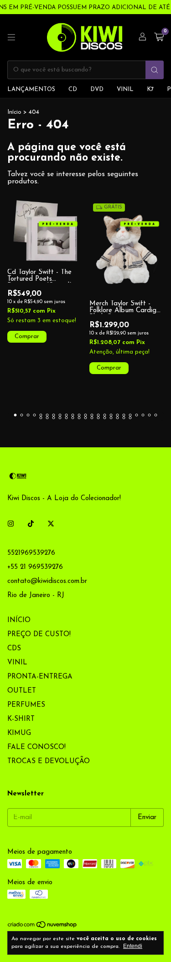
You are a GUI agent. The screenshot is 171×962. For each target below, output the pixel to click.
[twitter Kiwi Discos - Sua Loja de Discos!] (50, 524)
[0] (159, 37)
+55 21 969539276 (35, 567)
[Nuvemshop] (42, 927)
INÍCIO (19, 620)
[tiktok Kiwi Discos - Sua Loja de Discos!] (30, 524)
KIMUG (19, 733)
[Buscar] (154, 70)
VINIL (125, 89)
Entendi (132, 946)
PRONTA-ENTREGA (40, 676)
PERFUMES (26, 705)
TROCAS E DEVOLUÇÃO (48, 761)
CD (72, 89)
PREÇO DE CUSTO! (39, 634)
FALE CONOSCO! (36, 747)
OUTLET (21, 691)
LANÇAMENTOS (31, 89)
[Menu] (11, 37)
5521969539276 (31, 553)
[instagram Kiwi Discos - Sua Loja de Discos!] (10, 524)
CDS (14, 648)
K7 (150, 89)
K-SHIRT (21, 719)
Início (14, 112)
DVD (97, 89)
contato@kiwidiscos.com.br (47, 581)
